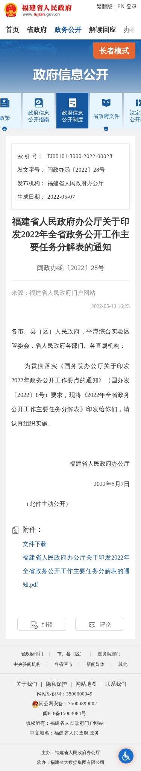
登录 (131, 6)
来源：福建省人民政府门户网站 (53, 293)
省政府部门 (32, 653)
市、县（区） (70, 653)
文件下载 (35, 544)
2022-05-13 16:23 (110, 306)
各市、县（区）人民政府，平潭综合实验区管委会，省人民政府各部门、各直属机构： (70, 338)
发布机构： (31, 183)
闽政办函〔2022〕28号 (71, 268)
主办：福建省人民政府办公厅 (70, 752)
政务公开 (68, 29)
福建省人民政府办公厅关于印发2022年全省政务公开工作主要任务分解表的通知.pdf (76, 571)
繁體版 (104, 6)
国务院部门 (109, 653)
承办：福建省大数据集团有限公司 (71, 762)
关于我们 (26, 684)
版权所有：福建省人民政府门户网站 (65, 723)
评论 (99, 625)
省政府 (37, 29)
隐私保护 (56, 684)
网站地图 (86, 684)
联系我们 (115, 684)
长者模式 (114, 51)
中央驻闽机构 (27, 664)
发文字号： (31, 169)
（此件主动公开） (41, 504)
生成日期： (31, 196)
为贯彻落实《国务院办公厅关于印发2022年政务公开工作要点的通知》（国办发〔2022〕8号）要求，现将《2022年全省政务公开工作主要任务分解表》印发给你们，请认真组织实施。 (70, 395)
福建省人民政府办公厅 (100, 463)
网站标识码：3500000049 (64, 694)
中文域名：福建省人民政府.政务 (64, 733)
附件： (27, 530)
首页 (12, 29)
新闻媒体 (95, 664)
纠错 (41, 625)
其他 (122, 664)
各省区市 (64, 664)
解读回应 (102, 29)
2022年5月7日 (112, 484)
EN (120, 6)
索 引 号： (30, 156)
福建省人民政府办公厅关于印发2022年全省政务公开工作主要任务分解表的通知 (70, 234)
